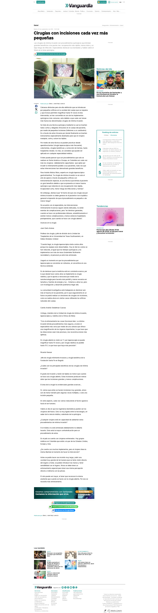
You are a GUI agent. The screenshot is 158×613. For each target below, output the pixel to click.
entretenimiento (114, 25)
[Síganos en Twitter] (65, 587)
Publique (64, 600)
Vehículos (65, 594)
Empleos (64, 595)
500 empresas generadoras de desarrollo (78, 594)
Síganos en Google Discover (64, 503)
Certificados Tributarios (41, 608)
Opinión (97, 11)
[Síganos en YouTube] (71, 587)
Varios (64, 597)
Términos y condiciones (41, 611)
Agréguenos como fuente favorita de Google (51, 54)
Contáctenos (38, 601)
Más (118, 11)
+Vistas (106, 135)
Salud (121, 25)
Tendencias (100, 228)
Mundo (77, 11)
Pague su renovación (41, 595)
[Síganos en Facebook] (63, 587)
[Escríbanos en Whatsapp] (76, 587)
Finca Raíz (65, 592)
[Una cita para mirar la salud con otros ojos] (71, 555)
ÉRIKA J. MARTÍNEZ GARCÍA (57, 103)
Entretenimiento (106, 11)
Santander (50, 11)
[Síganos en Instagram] (68, 587)
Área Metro (41, 11)
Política (82, 11)
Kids (114, 11)
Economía (90, 11)
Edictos (64, 598)
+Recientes (113, 135)
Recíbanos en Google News (65, 510)
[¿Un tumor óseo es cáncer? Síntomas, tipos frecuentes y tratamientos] (71, 564)
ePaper (37, 594)
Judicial (65, 11)
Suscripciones (39, 592)
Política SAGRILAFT (108, 603)
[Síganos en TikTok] (74, 587)
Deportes (58, 11)
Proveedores (38, 609)
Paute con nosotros (40, 600)
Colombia (71, 11)
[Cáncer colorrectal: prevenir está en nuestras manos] (40, 575)
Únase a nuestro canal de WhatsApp (64, 506)
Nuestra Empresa (39, 603)
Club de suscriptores (41, 597)
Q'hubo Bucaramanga (77, 597)
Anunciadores (39, 598)
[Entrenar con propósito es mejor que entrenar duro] (40, 555)
